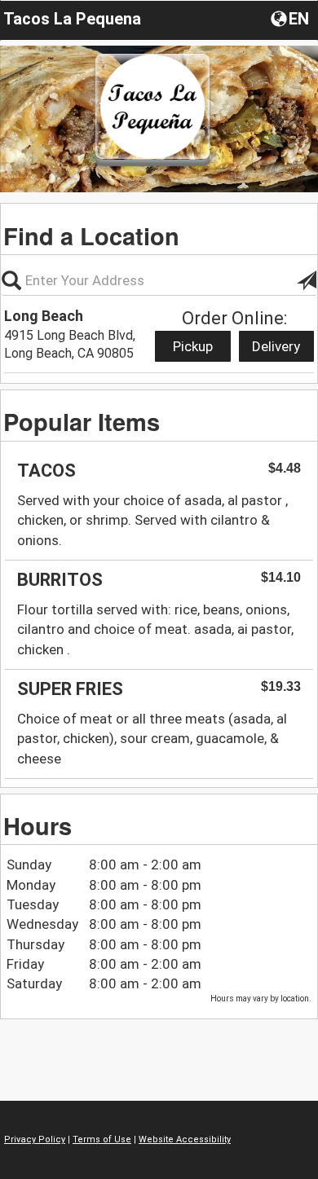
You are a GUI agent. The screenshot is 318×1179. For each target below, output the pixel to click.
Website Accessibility (185, 1139)
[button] (291, 18)
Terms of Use (102, 1139)
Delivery (276, 346)
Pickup (193, 346)
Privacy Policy (34, 1139)
